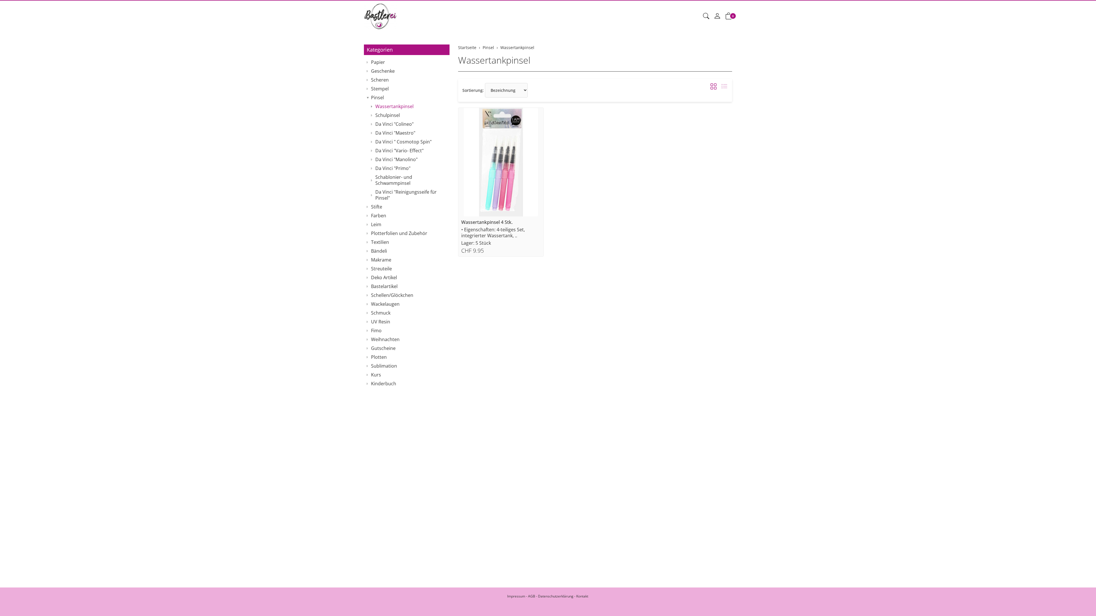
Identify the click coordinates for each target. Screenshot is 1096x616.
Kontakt (582, 596)
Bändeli (379, 251)
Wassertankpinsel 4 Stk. (487, 222)
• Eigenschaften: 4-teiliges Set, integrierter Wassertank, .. (493, 233)
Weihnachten (385, 339)
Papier (378, 62)
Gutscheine (383, 348)
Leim (376, 224)
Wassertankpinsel (494, 60)
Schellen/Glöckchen (392, 295)
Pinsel (377, 97)
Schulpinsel (387, 115)
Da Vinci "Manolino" (396, 159)
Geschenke (383, 71)
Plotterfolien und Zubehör (399, 233)
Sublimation (384, 366)
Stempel (380, 89)
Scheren (380, 80)
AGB (531, 596)
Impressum (516, 596)
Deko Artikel (384, 277)
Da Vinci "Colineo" (394, 124)
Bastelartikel (384, 286)
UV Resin (380, 322)
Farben (378, 215)
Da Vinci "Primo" (392, 168)
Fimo (376, 330)
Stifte (376, 207)
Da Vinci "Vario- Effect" (399, 150)
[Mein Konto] (717, 16)
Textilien (380, 242)
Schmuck (380, 313)
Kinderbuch (383, 383)
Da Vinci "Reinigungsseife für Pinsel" (406, 195)
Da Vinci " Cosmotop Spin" (403, 142)
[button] (706, 16)
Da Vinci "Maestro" (395, 133)
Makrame (381, 260)
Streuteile (381, 269)
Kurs (376, 375)
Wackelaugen (385, 304)
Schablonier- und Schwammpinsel (393, 180)
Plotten (379, 357)
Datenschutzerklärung (555, 596)
